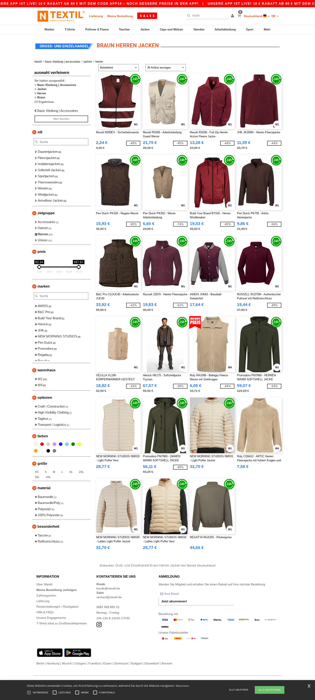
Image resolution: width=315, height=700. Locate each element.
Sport (249, 29)
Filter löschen (61, 118)
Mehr (267, 29)
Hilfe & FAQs (45, 612)
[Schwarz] (48, 451)
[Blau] (61, 444)
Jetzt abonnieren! (174, 601)
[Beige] (36, 444)
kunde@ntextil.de (108, 588)
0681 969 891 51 (108, 607)
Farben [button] (43, 436)
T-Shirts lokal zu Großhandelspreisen (61, 623)
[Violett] (54, 444)
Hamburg (53, 663)
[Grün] (73, 444)
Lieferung (96, 16)
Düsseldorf (151, 663)
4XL (48, 477)
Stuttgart (136, 663)
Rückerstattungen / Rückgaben (57, 606)
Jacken (145, 29)
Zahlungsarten (46, 595)
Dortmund (121, 663)
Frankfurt (94, 663)
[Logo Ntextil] (61, 16)
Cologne (80, 663)
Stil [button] (40, 132)
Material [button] (44, 488)
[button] (233, 16)
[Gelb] (79, 444)
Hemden (199, 29)
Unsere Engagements (51, 617)
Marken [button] (44, 286)
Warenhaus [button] (47, 370)
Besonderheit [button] (48, 526)
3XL (37, 477)
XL (71, 472)
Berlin (40, 663)
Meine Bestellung (120, 16)
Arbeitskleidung (225, 29)
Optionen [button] (45, 397)
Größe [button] (42, 463)
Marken (49, 29)
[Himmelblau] (67, 444)
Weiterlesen (182, 685)
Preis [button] (42, 251)
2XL (81, 472)
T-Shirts (70, 29)
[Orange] (36, 451)
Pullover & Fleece (97, 29)
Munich (67, 663)
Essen (107, 663)
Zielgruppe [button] (46, 213)
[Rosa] (48, 444)
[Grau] (54, 451)
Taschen (124, 29)
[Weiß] (42, 451)
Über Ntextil (44, 584)
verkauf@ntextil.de (109, 597)
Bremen (167, 663)
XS (36, 472)
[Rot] (42, 444)
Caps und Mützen (171, 29)
